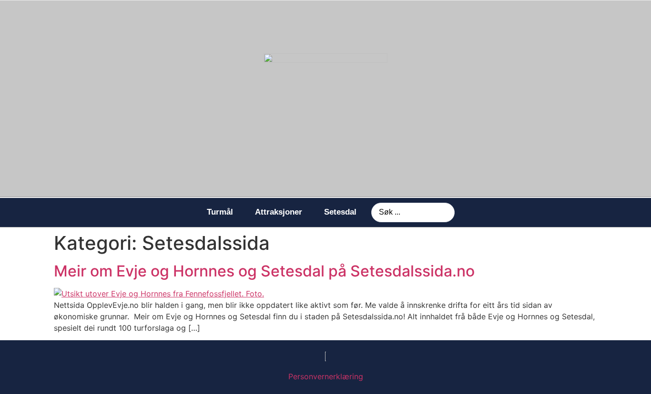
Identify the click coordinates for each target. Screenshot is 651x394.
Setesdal (340, 212)
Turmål (220, 212)
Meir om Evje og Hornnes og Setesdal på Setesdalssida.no (264, 271)
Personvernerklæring (325, 376)
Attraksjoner (278, 212)
